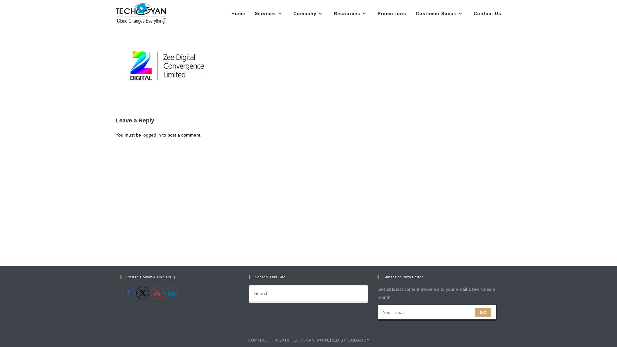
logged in (151, 135)
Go (483, 312)
